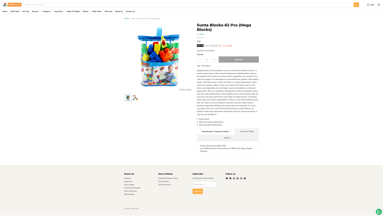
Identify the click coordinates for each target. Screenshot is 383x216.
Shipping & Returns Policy (168, 178)
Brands (35, 11)
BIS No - (227, 138)
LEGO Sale (14, 11)
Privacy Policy (163, 181)
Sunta (201, 34)
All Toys (25, 11)
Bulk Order (97, 11)
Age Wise (58, 11)
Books (86, 11)
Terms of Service (130, 191)
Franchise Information (132, 188)
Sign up (197, 191)
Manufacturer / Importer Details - (216, 131)
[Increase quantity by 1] (214, 59)
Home (4, 11)
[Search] (356, 4)
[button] (371, 5)
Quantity (200, 54)
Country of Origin (247, 131)
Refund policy (129, 194)
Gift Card (108, 11)
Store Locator (129, 185)
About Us (119, 11)
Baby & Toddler (73, 11)
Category (46, 11)
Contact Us (130, 11)
